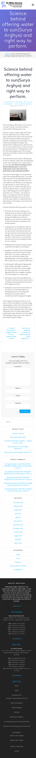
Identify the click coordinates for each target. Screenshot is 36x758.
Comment (18, 366)
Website (18, 403)
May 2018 (18, 539)
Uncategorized (18, 569)
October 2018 (18, 532)
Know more (16, 606)
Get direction (17, 639)
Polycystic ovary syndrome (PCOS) (16, 698)
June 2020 (18, 513)
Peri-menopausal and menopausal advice (16, 721)
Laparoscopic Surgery (16, 740)
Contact (16, 751)
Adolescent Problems (16, 717)
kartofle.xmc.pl (11, 477)
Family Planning (17, 707)
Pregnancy (18, 562)
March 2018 (18, 543)
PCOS (18, 558)
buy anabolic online (11, 472)
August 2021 (18, 510)
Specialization (16, 732)
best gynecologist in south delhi (15, 464)
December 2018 (18, 525)
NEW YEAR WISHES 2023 (18, 437)
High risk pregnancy (17, 703)
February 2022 (18, 506)
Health (18, 555)
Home (7, 54)
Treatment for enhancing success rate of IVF (17, 726)
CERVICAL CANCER (18, 433)
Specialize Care (16, 695)
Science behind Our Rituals (23, 104)
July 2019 (18, 517)
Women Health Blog (16, 746)
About (17, 690)
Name (18, 388)
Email (18, 396)
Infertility (16, 712)
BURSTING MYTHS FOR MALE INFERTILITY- (18, 452)
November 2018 (18, 528)
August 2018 (18, 536)
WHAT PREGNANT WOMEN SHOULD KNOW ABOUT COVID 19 (18, 466)
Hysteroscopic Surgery (17, 735)
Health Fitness (8, 483)
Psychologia (8, 489)
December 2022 (18, 502)
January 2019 (18, 521)
